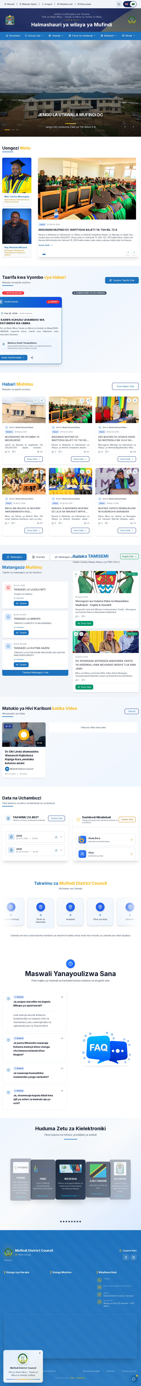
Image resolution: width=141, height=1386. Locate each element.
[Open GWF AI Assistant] (134, 1379)
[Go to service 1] (61, 1221)
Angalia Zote (128, 556)
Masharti (111, 1371)
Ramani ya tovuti (129, 1371)
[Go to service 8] (80, 1221)
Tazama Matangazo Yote (35, 672)
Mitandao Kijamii (29, 4)
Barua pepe (85, 4)
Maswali (10, 4)
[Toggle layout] (40, 1352)
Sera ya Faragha (91, 1371)
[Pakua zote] (56, 836)
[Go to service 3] (66, 1221)
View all (131, 711)
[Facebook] (126, 1257)
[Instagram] (134, 1257)
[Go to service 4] (69, 1221)
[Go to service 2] (63, 1221)
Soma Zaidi (44, 245)
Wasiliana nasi (66, 4)
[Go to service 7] (77, 1221)
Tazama (22, 599)
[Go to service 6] (74, 1221)
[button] (34, 1011)
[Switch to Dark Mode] (119, 4)
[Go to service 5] (72, 1221)
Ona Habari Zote (125, 386)
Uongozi (48, 4)
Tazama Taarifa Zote (123, 280)
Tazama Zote (57, 818)
